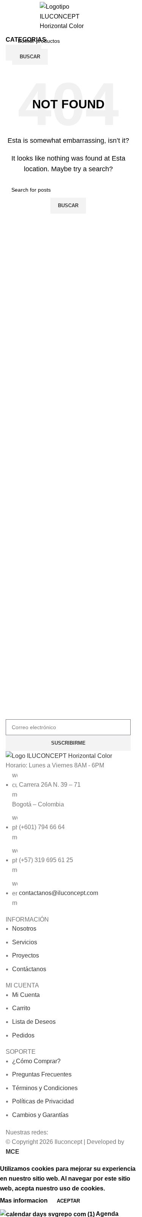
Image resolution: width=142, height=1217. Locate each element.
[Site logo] (68, 16)
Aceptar (68, 1201)
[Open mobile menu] (10, 48)
